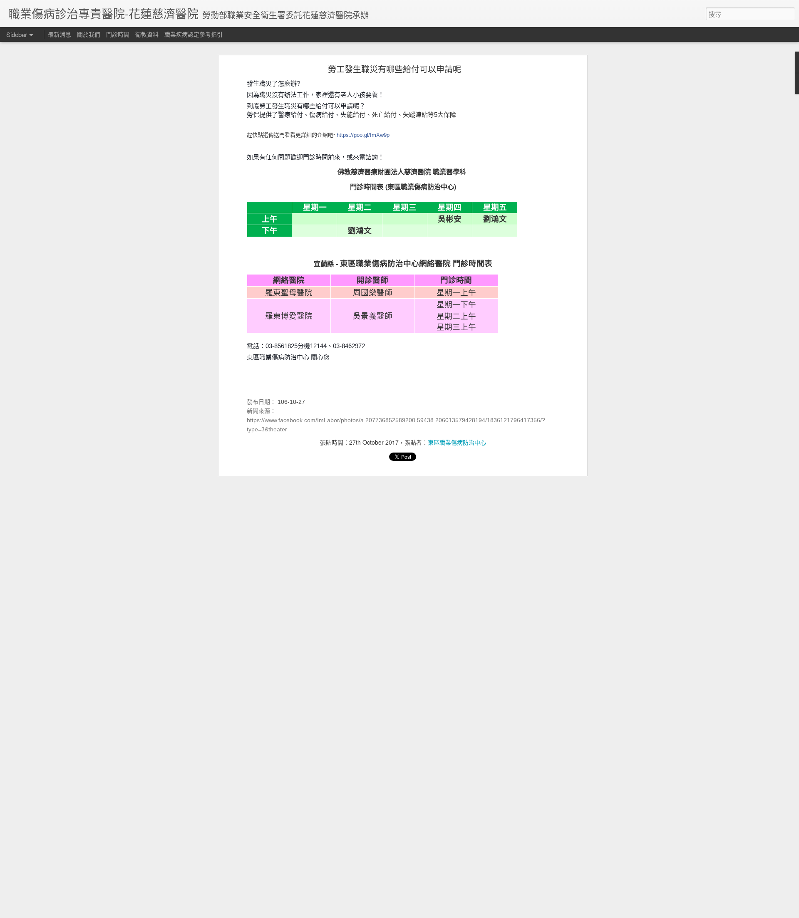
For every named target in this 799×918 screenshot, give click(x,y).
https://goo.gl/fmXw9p (363, 135)
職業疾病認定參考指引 (193, 34)
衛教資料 (147, 34)
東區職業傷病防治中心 (457, 442)
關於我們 (88, 34)
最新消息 (59, 34)
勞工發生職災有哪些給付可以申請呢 (394, 69)
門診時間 (117, 34)
